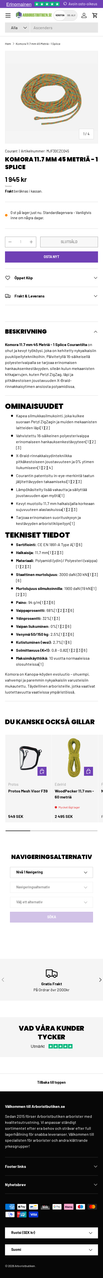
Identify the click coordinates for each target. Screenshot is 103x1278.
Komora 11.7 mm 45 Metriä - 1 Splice (38, 43)
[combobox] (51, 27)
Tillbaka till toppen (51, 1082)
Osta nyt (51, 257)
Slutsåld (69, 242)
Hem (8, 43)
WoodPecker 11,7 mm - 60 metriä (74, 793)
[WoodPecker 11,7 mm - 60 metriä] (75, 758)
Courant (11, 151)
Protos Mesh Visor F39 (28, 790)
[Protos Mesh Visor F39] (28, 758)
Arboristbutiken (25, 1266)
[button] (95, 15)
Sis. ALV (71, 15)
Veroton (60, 15)
